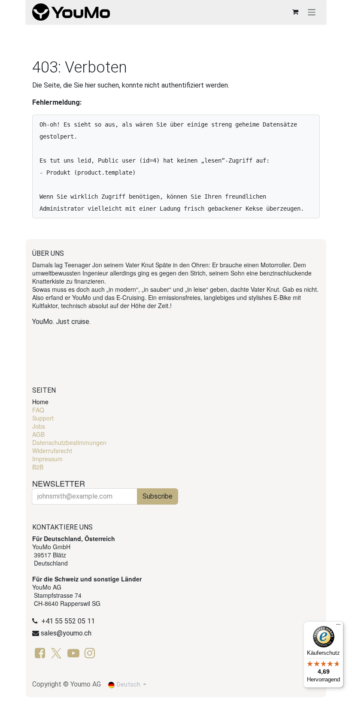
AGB (38, 434)
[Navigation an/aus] (311, 11)
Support (43, 418)
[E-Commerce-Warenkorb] (295, 12)
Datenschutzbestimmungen (69, 442)
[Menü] (338, 626)
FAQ (38, 409)
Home (40, 401)
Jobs (38, 426)
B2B (37, 467)
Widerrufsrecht (52, 450)
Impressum (47, 458)
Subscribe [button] (158, 496)
